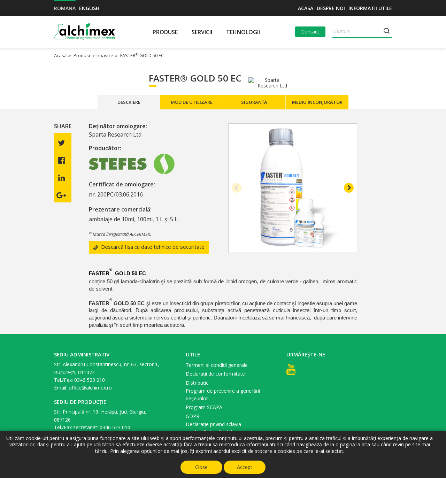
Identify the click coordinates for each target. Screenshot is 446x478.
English (89, 8)
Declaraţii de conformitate (215, 373)
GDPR (192, 416)
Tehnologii (243, 32)
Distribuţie (197, 382)
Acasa (305, 8)
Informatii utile (370, 8)
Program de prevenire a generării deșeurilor (223, 394)
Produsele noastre (93, 55)
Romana (65, 8)
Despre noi (331, 8)
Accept (244, 467)
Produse (165, 32)
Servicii (202, 32)
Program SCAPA (204, 407)
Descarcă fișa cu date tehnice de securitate (153, 246)
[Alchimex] (85, 32)
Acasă (60, 55)
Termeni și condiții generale (217, 365)
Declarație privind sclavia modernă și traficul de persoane (221, 428)
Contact (310, 31)
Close (201, 467)
